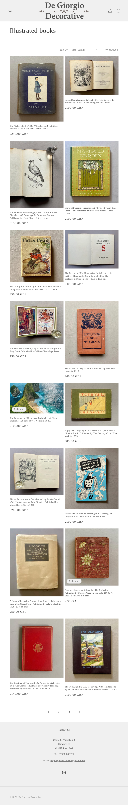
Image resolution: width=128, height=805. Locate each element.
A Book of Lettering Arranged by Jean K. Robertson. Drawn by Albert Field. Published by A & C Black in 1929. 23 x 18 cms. (36, 604)
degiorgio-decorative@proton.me (67, 760)
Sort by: (64, 49)
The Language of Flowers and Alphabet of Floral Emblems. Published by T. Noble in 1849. (34, 419)
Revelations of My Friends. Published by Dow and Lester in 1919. (90, 369)
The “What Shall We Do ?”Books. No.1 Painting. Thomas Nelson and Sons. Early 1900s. (34, 127)
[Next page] (79, 712)
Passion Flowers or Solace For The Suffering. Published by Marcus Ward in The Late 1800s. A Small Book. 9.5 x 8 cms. (88, 593)
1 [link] (48, 712)
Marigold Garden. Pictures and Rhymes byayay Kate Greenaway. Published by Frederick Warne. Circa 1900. (91, 211)
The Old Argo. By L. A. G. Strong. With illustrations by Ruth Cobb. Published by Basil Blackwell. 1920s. (91, 688)
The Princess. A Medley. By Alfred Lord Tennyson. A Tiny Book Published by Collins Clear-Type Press (36, 350)
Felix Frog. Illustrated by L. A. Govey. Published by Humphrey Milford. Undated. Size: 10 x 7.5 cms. (35, 288)
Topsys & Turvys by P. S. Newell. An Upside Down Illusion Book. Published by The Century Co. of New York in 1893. (91, 433)
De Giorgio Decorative (30, 797)
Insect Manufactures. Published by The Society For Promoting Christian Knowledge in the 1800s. (90, 101)
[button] (10, 10)
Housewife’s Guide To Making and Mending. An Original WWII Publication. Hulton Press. (88, 515)
